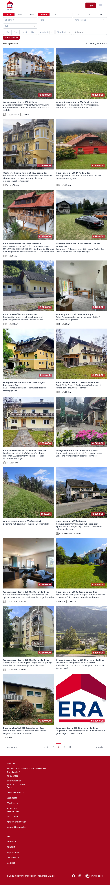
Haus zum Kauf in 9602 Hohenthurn (20, 314)
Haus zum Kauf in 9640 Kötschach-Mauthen (77, 382)
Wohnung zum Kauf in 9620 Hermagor (74, 314)
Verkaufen (12, 816)
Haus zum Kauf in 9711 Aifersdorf (71, 521)
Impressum (13, 852)
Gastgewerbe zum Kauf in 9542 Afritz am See (25, 173)
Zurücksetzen (11, 37)
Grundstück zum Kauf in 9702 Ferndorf (22, 521)
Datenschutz (13, 857)
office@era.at (14, 780)
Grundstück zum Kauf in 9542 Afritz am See (77, 102)
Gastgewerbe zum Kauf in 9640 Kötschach (77, 450)
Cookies (11, 862)
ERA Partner (13, 803)
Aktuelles (11, 841)
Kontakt (11, 846)
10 (70, 747)
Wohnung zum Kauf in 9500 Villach (20, 102)
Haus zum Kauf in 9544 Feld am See (73, 173)
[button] (5, 73)
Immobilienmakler (16, 827)
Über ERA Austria (15, 792)
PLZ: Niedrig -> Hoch (95, 43)
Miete (31, 14)
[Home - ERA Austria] (10, 5)
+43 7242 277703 (16, 784)
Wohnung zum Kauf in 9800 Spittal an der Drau (26, 592)
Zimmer (43, 14)
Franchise (12, 808)
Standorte (12, 797)
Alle (9, 14)
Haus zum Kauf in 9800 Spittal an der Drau (76, 592)
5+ (101, 14)
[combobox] (74, 20)
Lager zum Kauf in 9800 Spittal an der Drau (77, 728)
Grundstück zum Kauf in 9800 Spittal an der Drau (80, 660)
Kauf (20, 14)
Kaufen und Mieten (16, 821)
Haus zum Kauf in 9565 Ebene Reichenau (22, 243)
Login (91, 5)
